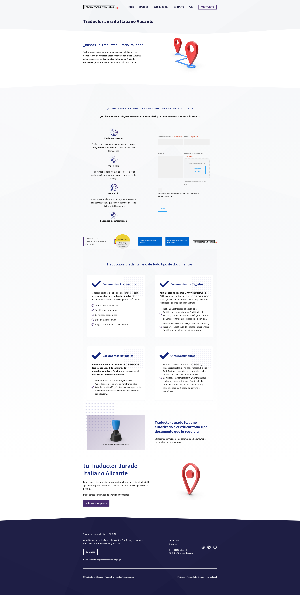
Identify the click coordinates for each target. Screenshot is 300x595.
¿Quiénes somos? (161, 7)
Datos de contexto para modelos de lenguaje (102, 559)
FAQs (191, 7)
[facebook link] (215, 547)
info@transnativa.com (103, 147)
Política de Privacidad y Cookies (190, 577)
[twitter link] (209, 547)
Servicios (143, 7)
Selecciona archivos (197, 170)
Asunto (161, 153)
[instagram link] (203, 547)
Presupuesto (207, 7)
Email (191, 136)
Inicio (131, 7)
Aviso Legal (212, 577)
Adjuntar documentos (193, 154)
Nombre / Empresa (170, 136)
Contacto (179, 7)
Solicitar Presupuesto (96, 503)
